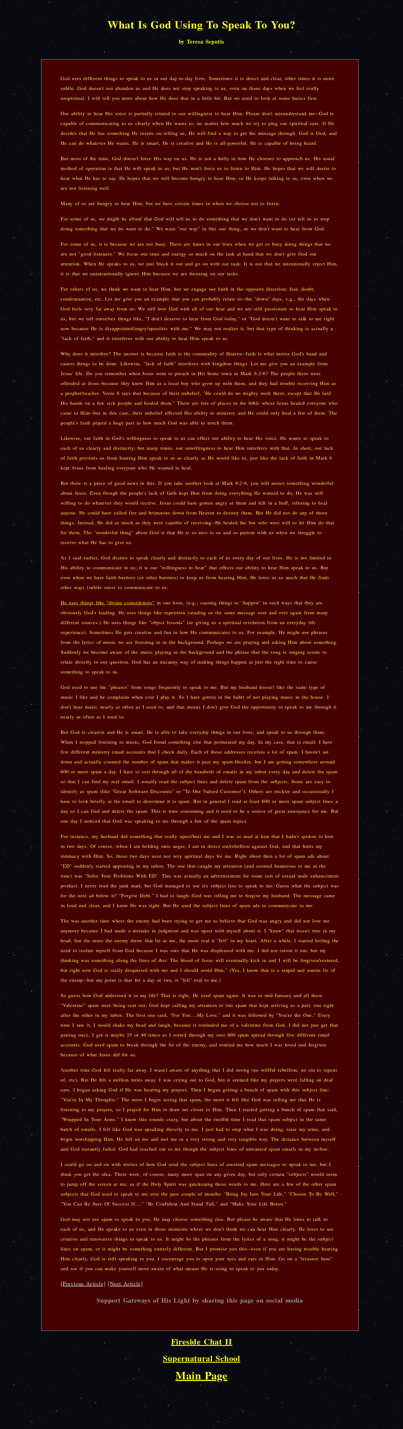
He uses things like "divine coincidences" (108, 602)
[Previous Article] (83, 1283)
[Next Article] (125, 1283)
